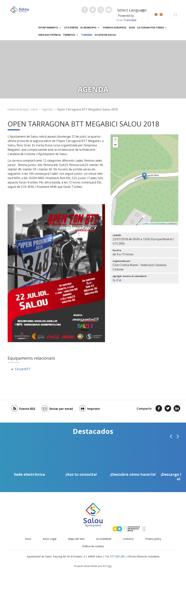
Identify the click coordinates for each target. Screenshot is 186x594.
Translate (129, 20)
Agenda (47, 109)
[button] (171, 436)
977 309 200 (117, 556)
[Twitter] (168, 408)
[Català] (156, 14)
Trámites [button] (69, 34)
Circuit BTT (22, 369)
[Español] (161, 14)
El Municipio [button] (88, 27)
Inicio (34, 109)
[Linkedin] (177, 408)
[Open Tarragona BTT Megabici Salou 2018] (144, 176)
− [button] (115, 144)
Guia (132, 27)
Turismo (86, 34)
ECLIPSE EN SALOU (105, 34)
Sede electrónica (49, 34)
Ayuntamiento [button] (48, 27)
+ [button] (115, 139)
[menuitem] (156, 14)
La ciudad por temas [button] (151, 27)
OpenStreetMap (159, 223)
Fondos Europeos (114, 27)
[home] (20, 9)
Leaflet (146, 223)
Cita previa (71, 27)
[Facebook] (158, 408)
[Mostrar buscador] (175, 14)
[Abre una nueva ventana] (84, 10)
